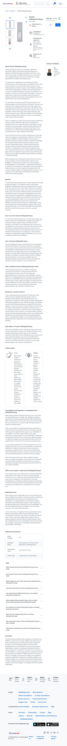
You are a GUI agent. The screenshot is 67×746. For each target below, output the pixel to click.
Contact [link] (42, 712)
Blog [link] (49, 712)
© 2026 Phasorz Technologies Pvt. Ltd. (18, 737)
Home (6, 11)
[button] (53, 3)
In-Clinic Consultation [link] (42, 695)
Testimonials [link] (32, 712)
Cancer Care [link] (42, 702)
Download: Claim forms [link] (40, 706)
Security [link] (29, 716)
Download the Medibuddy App (18, 723)
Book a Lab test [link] (24, 699)
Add (50, 25)
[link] (8, 3)
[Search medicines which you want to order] (48, 4)
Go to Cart (58, 25)
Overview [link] (22, 712)
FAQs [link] (52, 706)
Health (10, 692)
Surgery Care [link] (23, 702)
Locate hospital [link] (24, 706)
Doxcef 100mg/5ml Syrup (24, 11)
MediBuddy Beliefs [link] (26, 719)
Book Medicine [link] (38, 692)
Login (60, 3)
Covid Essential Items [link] (39, 699)
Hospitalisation (12, 706)
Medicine (12, 11)
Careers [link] (21, 716)
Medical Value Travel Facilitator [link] (46, 716)
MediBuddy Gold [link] (24, 692)
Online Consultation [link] (25, 695)
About (10, 712)
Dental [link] (33, 702)
